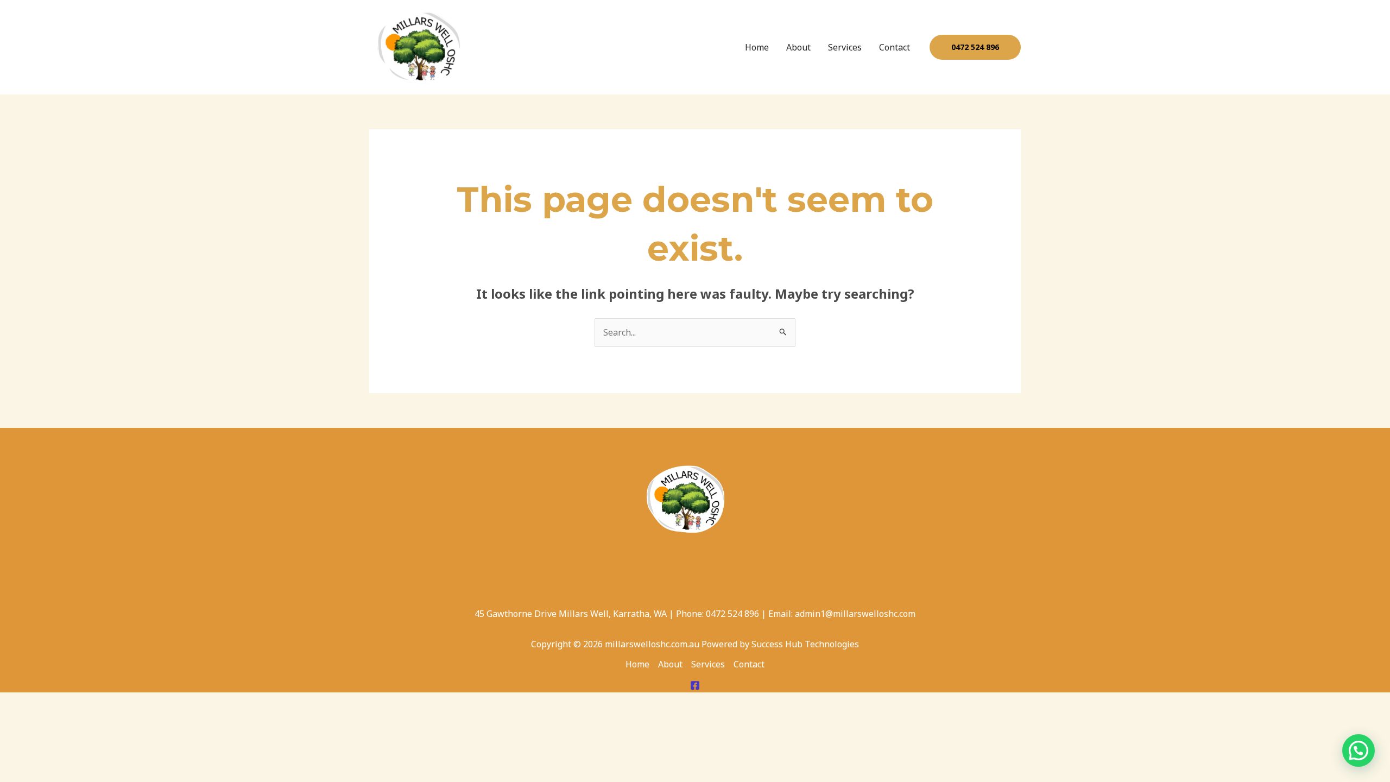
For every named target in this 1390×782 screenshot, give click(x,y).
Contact (894, 47)
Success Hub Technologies (805, 644)
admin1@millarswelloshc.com (855, 614)
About (798, 47)
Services (845, 47)
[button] (975, 47)
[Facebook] (695, 685)
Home (757, 47)
